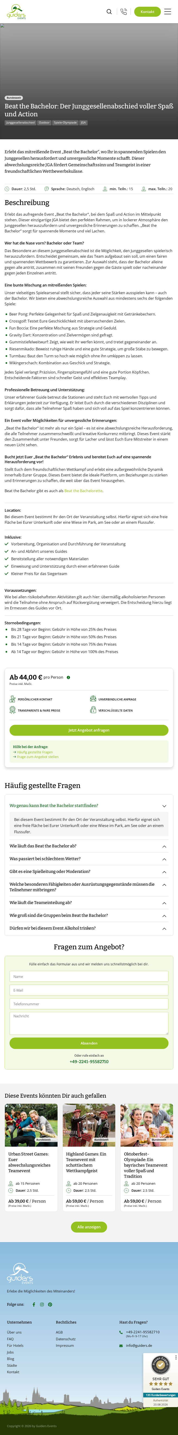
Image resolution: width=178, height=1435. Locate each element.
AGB (59, 1332)
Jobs (10, 1352)
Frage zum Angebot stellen (38, 757)
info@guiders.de (139, 1345)
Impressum (65, 1345)
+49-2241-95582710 (143, 1332)
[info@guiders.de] (121, 1345)
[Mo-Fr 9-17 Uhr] (124, 11)
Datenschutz (66, 1339)
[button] (12, 1158)
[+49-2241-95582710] (121, 1332)
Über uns (14, 1332)
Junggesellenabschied (20, 122)
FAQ (10, 1339)
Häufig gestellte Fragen (35, 752)
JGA (83, 122)
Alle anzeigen (89, 1227)
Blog (10, 1358)
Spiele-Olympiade (65, 122)
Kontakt (13, 1372)
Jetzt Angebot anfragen (89, 730)
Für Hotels (15, 1345)
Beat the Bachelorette (83, 490)
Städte (12, 1365)
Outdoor (44, 122)
